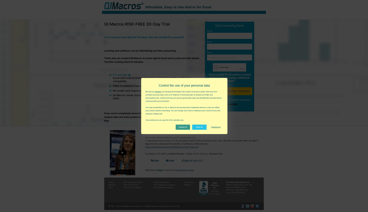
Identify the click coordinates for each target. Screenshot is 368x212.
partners (158, 92)
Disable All (183, 127)
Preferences (216, 127)
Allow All (199, 127)
